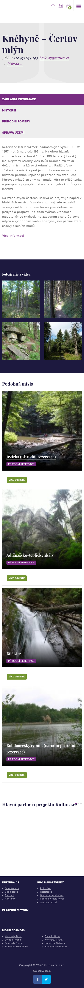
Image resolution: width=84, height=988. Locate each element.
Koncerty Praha (53, 939)
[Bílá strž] (42, 627)
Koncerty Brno (13, 936)
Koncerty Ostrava (55, 943)
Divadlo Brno (52, 936)
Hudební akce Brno (56, 946)
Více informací (13, 235)
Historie (9, 110)
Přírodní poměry (16, 121)
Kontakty (10, 898)
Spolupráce (11, 891)
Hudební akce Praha (16, 946)
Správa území (13, 132)
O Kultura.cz (12, 888)
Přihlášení (45, 888)
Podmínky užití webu (52, 898)
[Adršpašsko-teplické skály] (42, 529)
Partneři (9, 895)
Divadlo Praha (13, 939)
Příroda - (15, 64)
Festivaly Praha (13, 943)
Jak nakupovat (48, 902)
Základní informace (19, 99)
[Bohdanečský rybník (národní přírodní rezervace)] (42, 726)
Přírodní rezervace (21, 464)
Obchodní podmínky (52, 895)
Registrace (46, 891)
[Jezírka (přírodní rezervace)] (42, 431)
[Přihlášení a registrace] (61, 5)
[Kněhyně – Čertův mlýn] (21, 299)
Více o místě (17, 480)
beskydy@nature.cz (54, 58)
